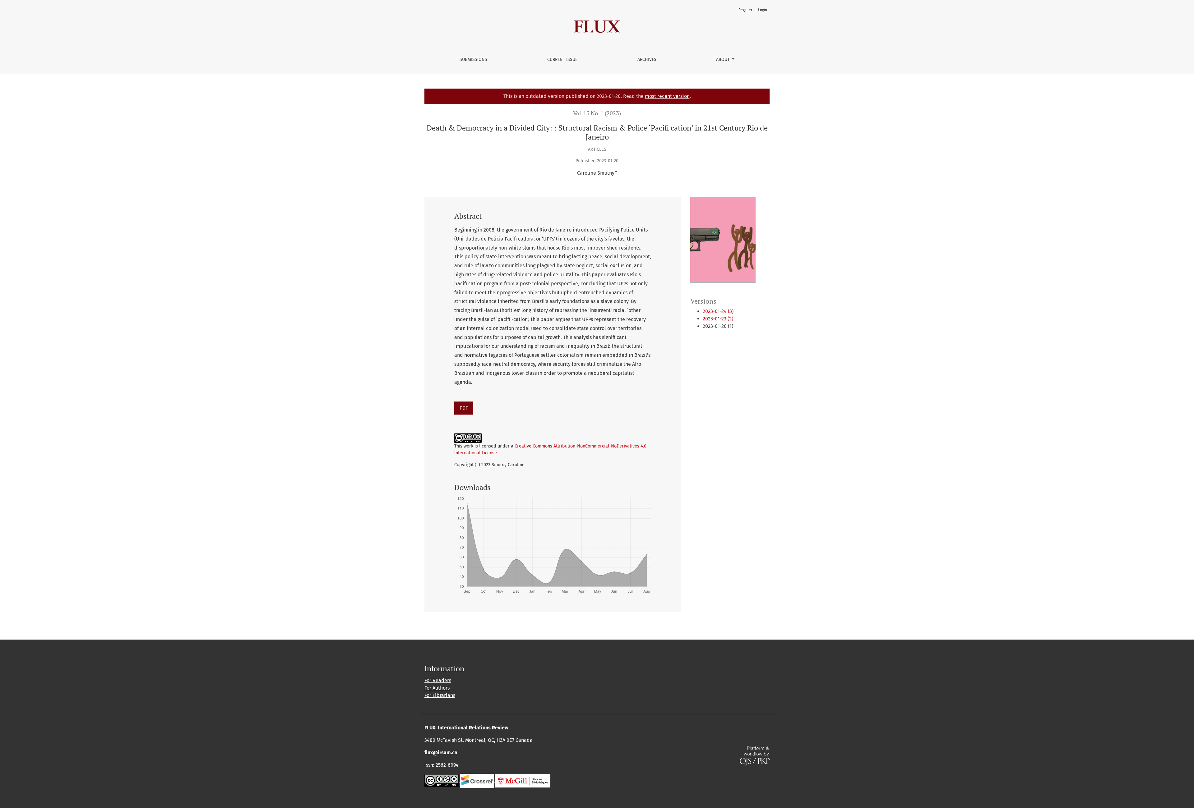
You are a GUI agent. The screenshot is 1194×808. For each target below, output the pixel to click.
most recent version (667, 96)
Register (745, 10)
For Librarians (439, 695)
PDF (464, 408)
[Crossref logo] (477, 780)
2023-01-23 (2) (718, 319)
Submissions (473, 59)
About (723, 59)
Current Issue (562, 59)
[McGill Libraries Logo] (522, 780)
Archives (646, 59)
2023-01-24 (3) (718, 311)
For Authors (437, 688)
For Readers (437, 680)
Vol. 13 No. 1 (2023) (597, 113)
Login (762, 10)
